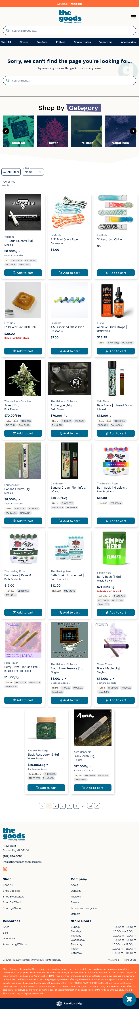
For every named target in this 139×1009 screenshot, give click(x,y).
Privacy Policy (113, 959)
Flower (52, 143)
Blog (5, 932)
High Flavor (11, 662)
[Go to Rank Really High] (69, 1003)
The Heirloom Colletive (17, 401)
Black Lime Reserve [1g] (67, 668)
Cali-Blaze (103, 401)
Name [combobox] (29, 172)
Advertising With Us (15, 944)
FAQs (6, 926)
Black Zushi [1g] (85, 756)
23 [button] (90, 805)
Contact (76, 890)
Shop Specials (11, 890)
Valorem (9, 236)
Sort (27, 168)
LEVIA (100, 322)
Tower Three (104, 664)
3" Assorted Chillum (110, 239)
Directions (9, 938)
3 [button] (63, 805)
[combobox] (72, 30)
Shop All (18, 143)
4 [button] (69, 805)
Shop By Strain (12, 908)
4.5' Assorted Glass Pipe (67, 327)
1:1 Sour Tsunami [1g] (18, 241)
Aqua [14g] (11, 405)
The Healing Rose (107, 483)
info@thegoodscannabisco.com (22, 861)
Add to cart (25, 273)
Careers (75, 913)
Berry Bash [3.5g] (109, 576)
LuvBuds (56, 235)
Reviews (76, 896)
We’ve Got (69, 3)
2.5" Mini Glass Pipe (64, 239)
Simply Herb (104, 572)
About (74, 884)
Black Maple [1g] (108, 668)
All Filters (13, 171)
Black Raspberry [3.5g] (43, 754)
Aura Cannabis (82, 751)
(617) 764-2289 (12, 856)
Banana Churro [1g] (17, 489)
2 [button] (55, 805)
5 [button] (76, 805)
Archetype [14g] (62, 405)
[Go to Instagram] (5, 869)
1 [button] (49, 805)
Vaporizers (120, 143)
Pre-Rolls (86, 143)
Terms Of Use (129, 959)
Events (75, 902)
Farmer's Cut (11, 484)
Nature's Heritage (38, 750)
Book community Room (85, 908)
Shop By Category (13, 896)
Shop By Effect (12, 902)
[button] (133, 16)
